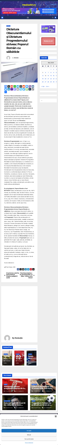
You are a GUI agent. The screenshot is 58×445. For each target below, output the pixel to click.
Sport (5, 384)
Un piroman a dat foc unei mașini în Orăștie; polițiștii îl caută (12, 275)
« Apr (43, 86)
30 (53, 82)
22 (51, 79)
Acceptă (29, 430)
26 (43, 82)
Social (5, 354)
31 (56, 82)
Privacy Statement (29, 442)
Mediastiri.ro (29, 4)
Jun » (47, 86)
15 (51, 75)
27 (45, 82)
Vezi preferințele (29, 439)
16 (53, 75)
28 (48, 82)
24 (56, 79)
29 (51, 82)
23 (53, 79)
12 (42, 75)
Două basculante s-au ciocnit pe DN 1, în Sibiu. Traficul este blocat (26, 275)
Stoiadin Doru (9, 391)
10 (56, 72)
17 (56, 75)
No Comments (20, 391)
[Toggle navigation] (28, 17)
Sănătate (34, 384)
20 (45, 79)
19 (42, 79)
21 (48, 79)
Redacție (16, 57)
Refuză (29, 435)
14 (48, 75)
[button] (55, 416)
